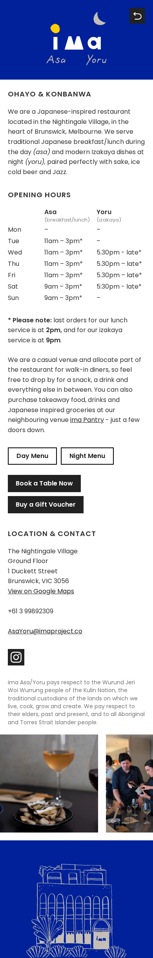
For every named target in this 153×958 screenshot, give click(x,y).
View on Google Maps (41, 591)
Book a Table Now (44, 483)
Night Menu (87, 455)
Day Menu (32, 455)
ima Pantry (87, 419)
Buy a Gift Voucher (46, 504)
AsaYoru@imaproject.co (45, 631)
